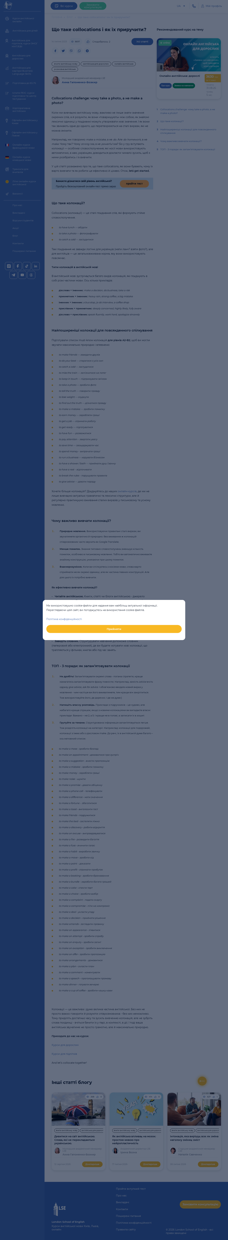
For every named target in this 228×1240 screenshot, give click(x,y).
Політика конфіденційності (64, 619)
